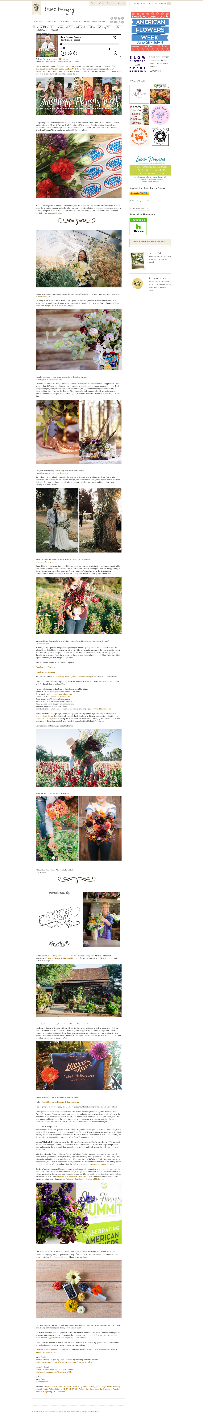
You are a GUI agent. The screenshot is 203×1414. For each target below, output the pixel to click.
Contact (121, 3)
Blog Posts (82, 1386)
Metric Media (94, 1411)
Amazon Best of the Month (159, 278)
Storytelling (47, 1391)
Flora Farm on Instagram (45, 672)
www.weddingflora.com (54, 691)
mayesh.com (40, 1149)
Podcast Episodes (55, 1389)
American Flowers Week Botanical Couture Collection (58, 68)
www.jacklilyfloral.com (102, 708)
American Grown (70, 1386)
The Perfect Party (155, 253)
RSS (72, 61)
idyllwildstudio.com (44, 296)
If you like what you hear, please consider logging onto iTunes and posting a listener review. (77, 1336)
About (101, 3)
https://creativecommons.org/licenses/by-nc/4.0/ (73, 1362)
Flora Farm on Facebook (45, 667)
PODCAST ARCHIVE (155, 70)
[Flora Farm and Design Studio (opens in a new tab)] (56, 305)
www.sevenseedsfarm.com (61, 693)
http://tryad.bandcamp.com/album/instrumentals (54, 1369)
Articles (65, 22)
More (77, 61)
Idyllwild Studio (98, 713)
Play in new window (51, 58)
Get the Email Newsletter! (140, 3)
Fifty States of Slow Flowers (64, 955)
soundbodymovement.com (46, 1352)
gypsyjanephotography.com (47, 562)
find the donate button (77, 1121)
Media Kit (52, 22)
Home (93, 3)
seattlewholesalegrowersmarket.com (72, 1176)
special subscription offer (48, 1137)
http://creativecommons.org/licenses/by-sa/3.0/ (54, 1372)
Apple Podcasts (50, 61)
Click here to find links (100, 125)
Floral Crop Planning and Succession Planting (73, 676)
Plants (45, 1389)
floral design (101, 1386)
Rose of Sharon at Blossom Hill (60, 958)
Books (76, 22)
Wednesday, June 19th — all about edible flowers (84, 1179)
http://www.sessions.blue (45, 1362)
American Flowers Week (53, 1386)
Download (64, 58)
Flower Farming (113, 1386)
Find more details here (52, 213)
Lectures (38, 22)
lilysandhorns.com (62, 473)
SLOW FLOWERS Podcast (74, 1389)
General (39, 1389)
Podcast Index (63, 61)
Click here (159, 63)
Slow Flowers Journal (95, 22)
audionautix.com (42, 1381)
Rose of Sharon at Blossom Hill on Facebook (60, 1097)
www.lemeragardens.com (60, 696)
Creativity (91, 1386)
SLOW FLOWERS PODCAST (159, 57)
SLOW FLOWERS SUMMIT (75, 1251)
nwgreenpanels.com (97, 1164)
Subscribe (111, 3)
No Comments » (60, 1391)
